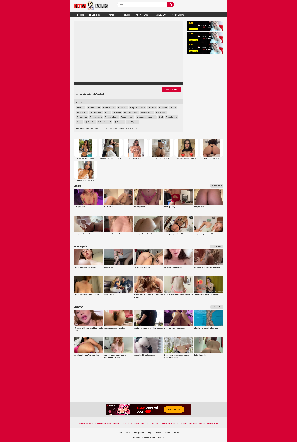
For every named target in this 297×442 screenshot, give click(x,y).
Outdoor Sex (172, 117)
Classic (153, 108)
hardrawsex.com (126, 423)
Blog (149, 433)
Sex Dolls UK (83, 423)
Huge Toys (83, 117)
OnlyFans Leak (176, 423)
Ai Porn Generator (179, 15)
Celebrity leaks (212, 423)
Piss (80, 122)
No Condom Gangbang (146, 117)
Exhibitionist (96, 112)
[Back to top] (289, 435)
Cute (174, 108)
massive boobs (112, 117)
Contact (176, 433)
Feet (108, 112)
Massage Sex (97, 117)
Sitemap (158, 433)
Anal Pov (123, 108)
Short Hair (120, 122)
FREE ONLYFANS (172, 89)
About (120, 433)
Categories (96, 15)
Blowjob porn (102, 423)
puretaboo (125, 15)
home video (162, 112)
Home (81, 15)
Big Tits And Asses (138, 108)
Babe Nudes (166, 423)
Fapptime (136, 423)
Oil (161, 117)
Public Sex (91, 122)
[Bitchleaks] (91, 6)
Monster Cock (128, 117)
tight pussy (133, 122)
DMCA (128, 433)
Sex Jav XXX (161, 15)
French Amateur (132, 112)
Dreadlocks (83, 112)
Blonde (81, 108)
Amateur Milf (110, 108)
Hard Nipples (147, 112)
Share (80, 102)
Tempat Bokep (188, 423)
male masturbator (142, 15)
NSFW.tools (93, 423)
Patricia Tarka (94, 108)
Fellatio (118, 112)
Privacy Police (139, 433)
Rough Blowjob (105, 122)
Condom (164, 108)
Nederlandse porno (200, 423)
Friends (111, 15)
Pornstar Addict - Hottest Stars (151, 423)
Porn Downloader (113, 423)
